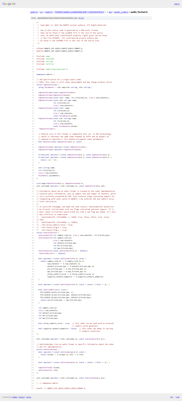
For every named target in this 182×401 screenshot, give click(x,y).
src (41, 11)
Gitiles (15, 397)
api (110, 11)
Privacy (22, 397)
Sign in (177, 4)
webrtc (34, 11)
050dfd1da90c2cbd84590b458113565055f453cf (79, 11)
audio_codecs (121, 11)
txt (171, 397)
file (81, 18)
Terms (28, 397)
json (178, 397)
